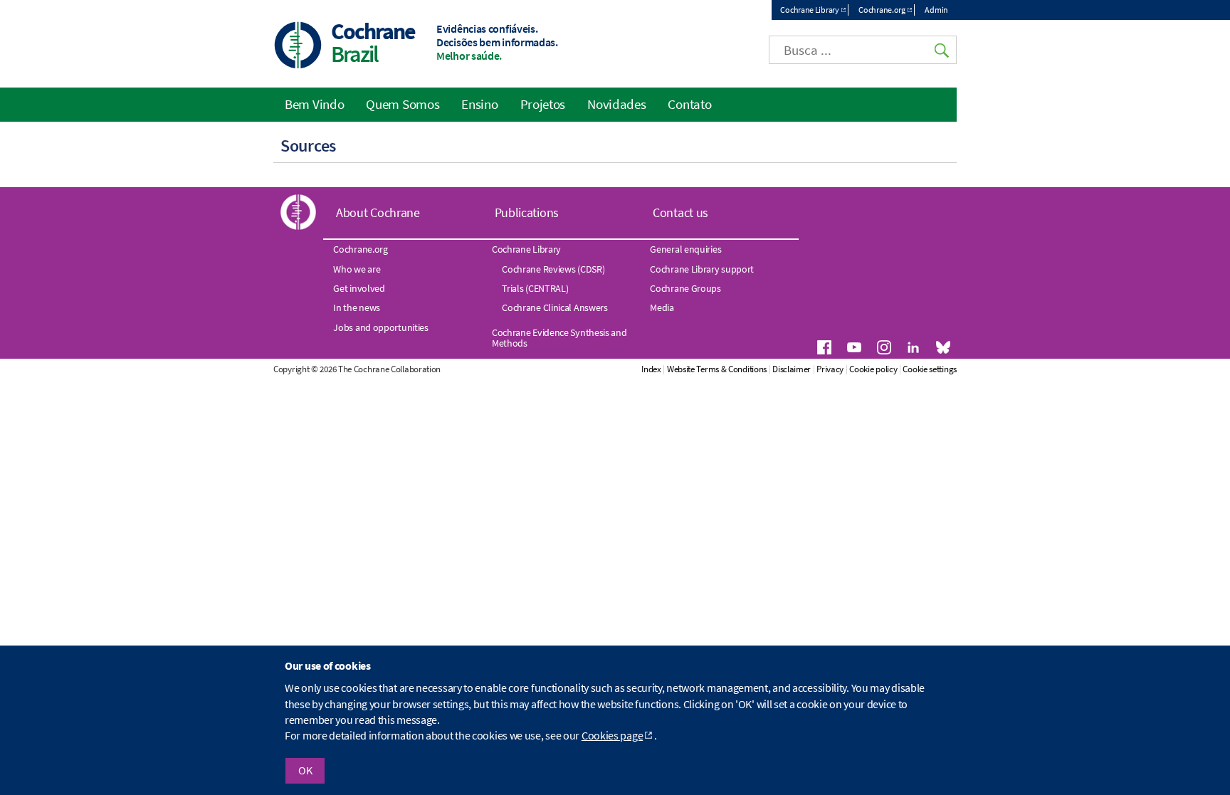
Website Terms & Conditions (717, 369)
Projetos (543, 103)
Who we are (356, 269)
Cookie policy (873, 369)
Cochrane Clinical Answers (555, 307)
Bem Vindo (314, 103)
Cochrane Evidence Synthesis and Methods (559, 337)
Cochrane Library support (702, 269)
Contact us (680, 212)
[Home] (298, 46)
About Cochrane (378, 212)
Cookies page (612, 736)
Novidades (616, 103)
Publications (527, 212)
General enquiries (685, 249)
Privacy (829, 369)
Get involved (358, 288)
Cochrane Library (809, 9)
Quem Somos (402, 103)
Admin (936, 9)
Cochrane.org (881, 9)
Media (662, 307)
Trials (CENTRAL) (535, 288)
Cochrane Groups (685, 288)
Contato (689, 103)
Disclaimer (791, 369)
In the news (356, 307)
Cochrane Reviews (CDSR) (553, 269)
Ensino (479, 103)
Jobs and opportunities (380, 327)
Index (651, 369)
